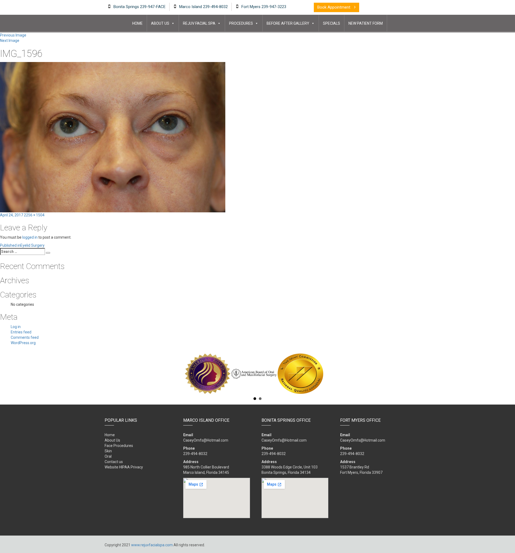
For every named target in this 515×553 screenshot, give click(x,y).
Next (407, 373)
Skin (108, 451)
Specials (331, 23)
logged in (30, 237)
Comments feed (25, 337)
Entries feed (21, 332)
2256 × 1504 (34, 215)
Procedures (241, 23)
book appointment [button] (334, 7)
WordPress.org (23, 343)
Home (137, 23)
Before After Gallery (288, 23)
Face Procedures (119, 445)
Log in (16, 327)
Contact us (114, 462)
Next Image (9, 40)
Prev (107, 373)
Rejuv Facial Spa (199, 23)
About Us (160, 23)
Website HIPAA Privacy (124, 467)
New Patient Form (365, 23)
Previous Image (13, 35)
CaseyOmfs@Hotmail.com (205, 440)
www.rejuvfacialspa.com (152, 545)
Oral (108, 456)
